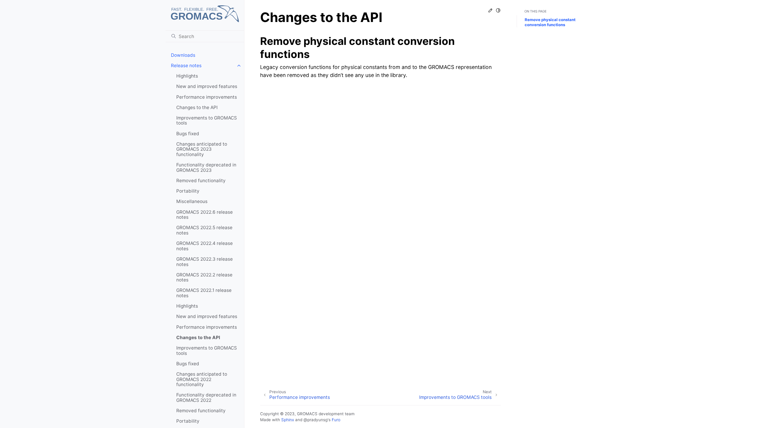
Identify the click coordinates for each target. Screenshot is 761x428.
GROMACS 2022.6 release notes (204, 214)
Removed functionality (201, 180)
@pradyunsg (316, 419)
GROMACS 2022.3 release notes (204, 261)
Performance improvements (206, 97)
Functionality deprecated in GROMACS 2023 (206, 167)
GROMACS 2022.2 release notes (204, 277)
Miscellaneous (191, 201)
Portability (187, 191)
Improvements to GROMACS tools (206, 120)
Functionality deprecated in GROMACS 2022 (206, 397)
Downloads (183, 55)
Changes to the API (197, 107)
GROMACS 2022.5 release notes (204, 230)
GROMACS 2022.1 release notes (204, 292)
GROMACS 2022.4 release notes (204, 245)
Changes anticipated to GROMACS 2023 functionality (201, 149)
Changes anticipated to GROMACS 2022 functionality (201, 379)
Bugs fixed (187, 133)
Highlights (187, 76)
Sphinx (287, 419)
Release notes (186, 65)
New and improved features (206, 86)
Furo (336, 419)
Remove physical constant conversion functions (550, 22)
